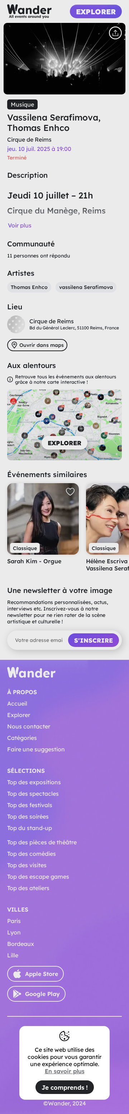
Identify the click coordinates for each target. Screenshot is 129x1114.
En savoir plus (65, 1071)
